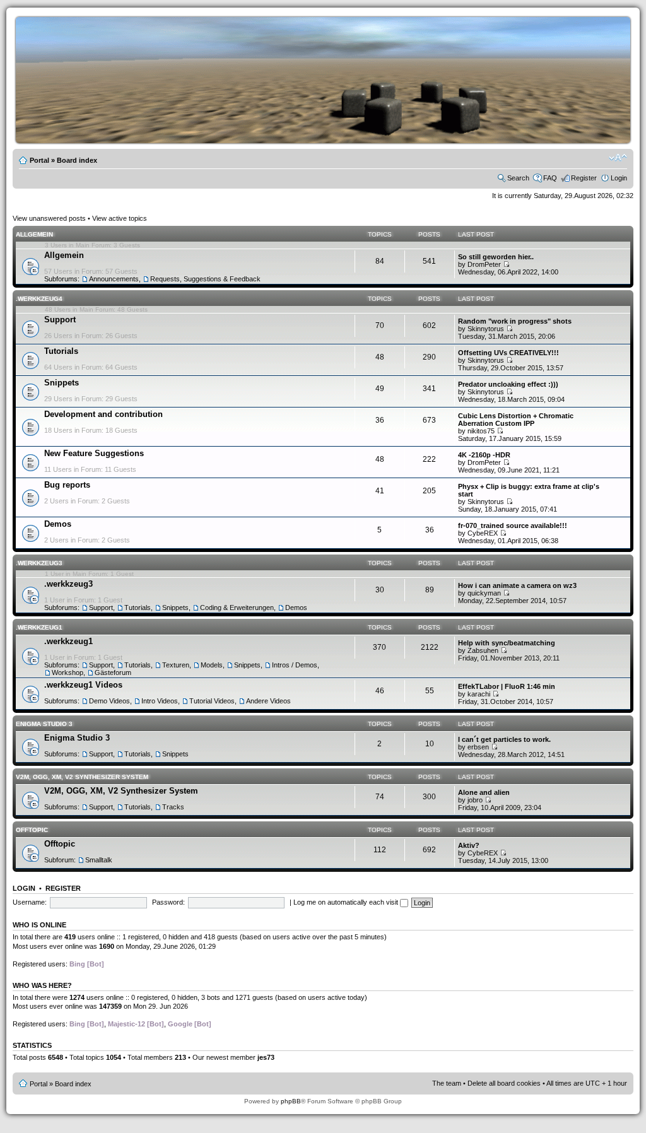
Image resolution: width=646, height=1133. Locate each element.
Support (60, 319)
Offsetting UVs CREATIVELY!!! (508, 352)
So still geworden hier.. (496, 257)
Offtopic (32, 829)
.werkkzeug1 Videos (83, 685)
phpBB (291, 1101)
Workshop (67, 672)
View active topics (119, 218)
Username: (30, 902)
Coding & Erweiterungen (237, 607)
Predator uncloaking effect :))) (508, 384)
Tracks (173, 807)
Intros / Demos (294, 665)
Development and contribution (103, 414)
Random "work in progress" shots (515, 321)
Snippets (61, 382)
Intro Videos (159, 701)
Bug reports (67, 485)
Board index (77, 160)
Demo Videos (109, 701)
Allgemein (34, 234)
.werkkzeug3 (39, 563)
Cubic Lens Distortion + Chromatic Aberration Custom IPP (515, 419)
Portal (39, 160)
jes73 (265, 1057)
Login (619, 178)
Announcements (114, 279)
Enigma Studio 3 (44, 723)
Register (584, 178)
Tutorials (61, 351)
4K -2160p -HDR (484, 455)
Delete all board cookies (504, 1083)
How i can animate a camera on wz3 (517, 585)
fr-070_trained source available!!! (512, 525)
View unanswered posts (49, 218)
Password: (168, 902)
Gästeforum (113, 672)
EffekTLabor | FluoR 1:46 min (506, 686)
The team (446, 1083)
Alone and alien (484, 792)
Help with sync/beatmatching (506, 643)
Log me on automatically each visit (346, 902)
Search (518, 178)
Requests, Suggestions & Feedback (205, 279)
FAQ (550, 178)
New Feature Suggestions (94, 453)
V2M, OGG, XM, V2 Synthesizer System (82, 776)
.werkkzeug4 (39, 298)
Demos (57, 524)
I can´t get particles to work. (504, 739)
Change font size (618, 157)
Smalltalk (98, 860)
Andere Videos (268, 701)
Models (212, 665)
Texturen (175, 665)
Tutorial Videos (212, 701)
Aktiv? (468, 845)
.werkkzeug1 (39, 627)
